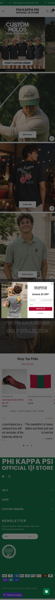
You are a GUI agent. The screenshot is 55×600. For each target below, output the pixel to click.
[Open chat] (46, 591)
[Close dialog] (52, 283)
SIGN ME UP (40, 309)
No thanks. (40, 313)
